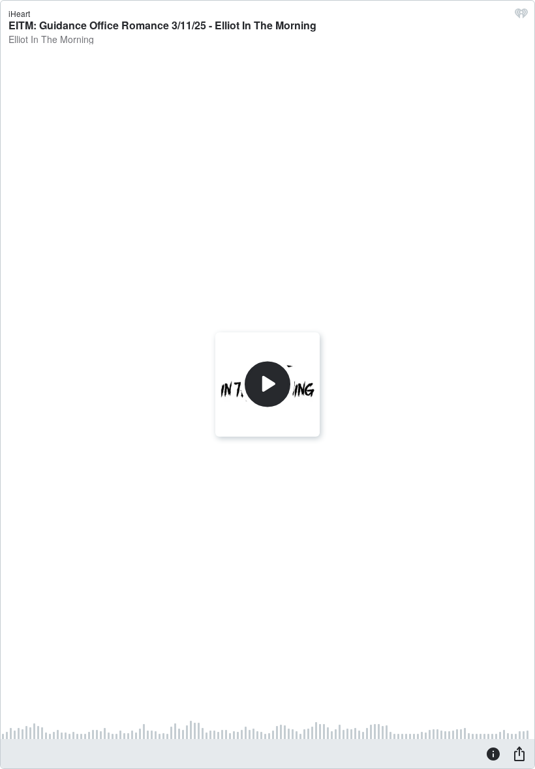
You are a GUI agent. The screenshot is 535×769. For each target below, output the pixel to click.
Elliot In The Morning (51, 39)
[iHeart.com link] (521, 16)
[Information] (493, 753)
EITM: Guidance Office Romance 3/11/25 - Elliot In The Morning (162, 25)
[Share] (519, 753)
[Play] (267, 384)
